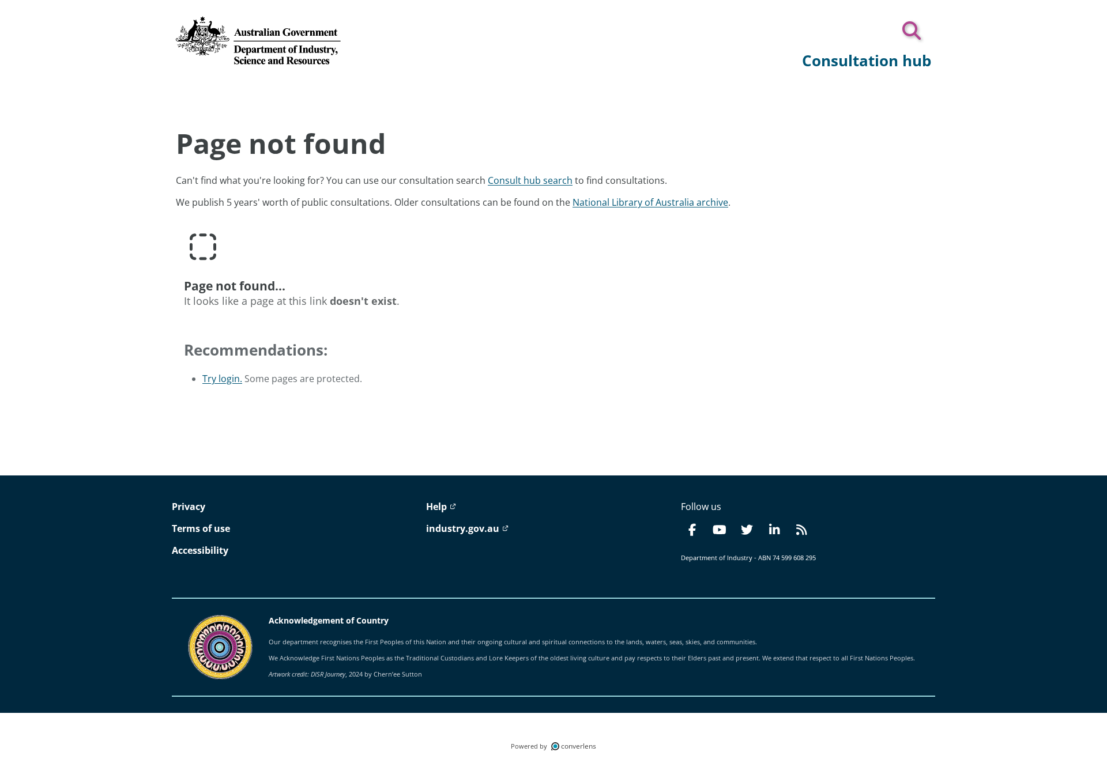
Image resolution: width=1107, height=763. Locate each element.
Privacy (188, 506)
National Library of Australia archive (650, 202)
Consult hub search (530, 180)
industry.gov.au (464, 528)
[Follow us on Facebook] (692, 530)
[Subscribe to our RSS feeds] (801, 530)
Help (437, 506)
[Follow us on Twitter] (746, 530)
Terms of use (201, 528)
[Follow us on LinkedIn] (773, 530)
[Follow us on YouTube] (719, 530)
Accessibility (200, 550)
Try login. (222, 378)
